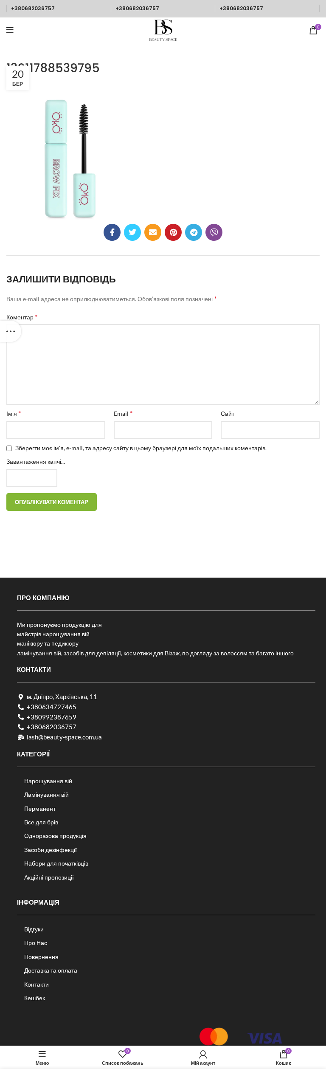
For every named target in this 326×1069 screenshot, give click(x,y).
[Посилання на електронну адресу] (152, 232)
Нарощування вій (48, 780)
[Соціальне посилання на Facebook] (112, 232)
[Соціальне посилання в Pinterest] (173, 232)
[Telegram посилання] (193, 232)
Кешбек (34, 997)
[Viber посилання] (213, 232)
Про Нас (35, 942)
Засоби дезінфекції (50, 849)
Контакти (36, 984)
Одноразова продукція (55, 835)
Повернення (41, 956)
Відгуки (34, 929)
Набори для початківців (56, 863)
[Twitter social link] (132, 232)
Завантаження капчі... (35, 461)
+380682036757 (33, 8)
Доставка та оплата (50, 970)
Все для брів (41, 822)
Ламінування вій (46, 794)
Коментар (21, 317)
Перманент (40, 808)
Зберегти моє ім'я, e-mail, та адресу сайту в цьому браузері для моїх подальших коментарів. (141, 447)
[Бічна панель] (10, 331)
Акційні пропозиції (49, 877)
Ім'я (13, 413)
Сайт (227, 413)
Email (123, 413)
